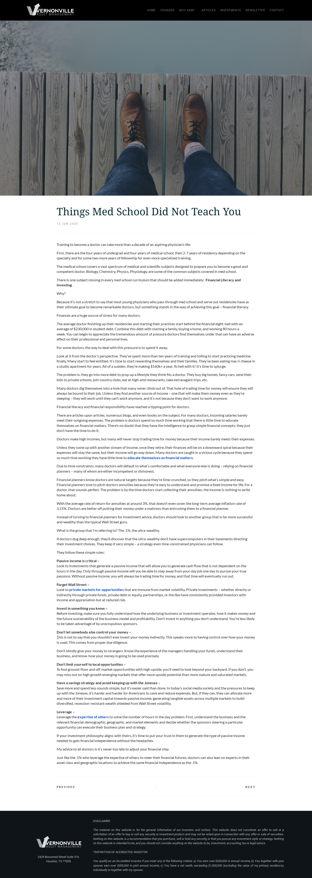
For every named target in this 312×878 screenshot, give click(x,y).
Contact (277, 10)
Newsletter (255, 10)
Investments (230, 10)
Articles (208, 10)
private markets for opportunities (96, 589)
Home (151, 10)
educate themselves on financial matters (160, 457)
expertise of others (93, 717)
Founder (167, 10)
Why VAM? (187, 10)
